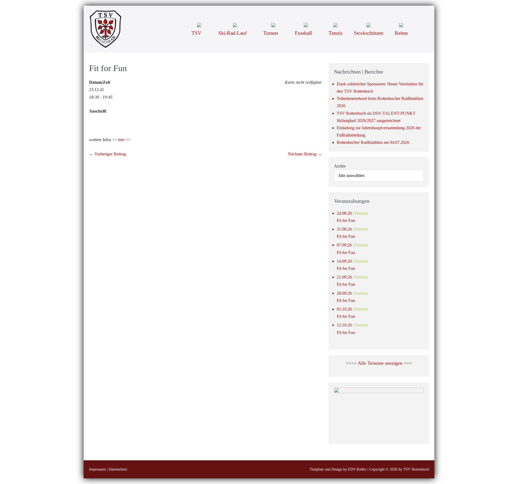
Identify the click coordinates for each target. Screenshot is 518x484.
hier (121, 139)
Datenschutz (118, 469)
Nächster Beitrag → (305, 154)
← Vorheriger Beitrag (107, 154)
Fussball (304, 33)
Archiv (340, 166)
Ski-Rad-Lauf (233, 33)
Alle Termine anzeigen (380, 363)
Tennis (335, 33)
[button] (421, 25)
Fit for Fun (346, 220)
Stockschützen (368, 33)
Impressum (97, 469)
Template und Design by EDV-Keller (338, 469)
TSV (197, 33)
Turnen (271, 33)
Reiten (401, 33)
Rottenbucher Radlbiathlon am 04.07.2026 (373, 142)
